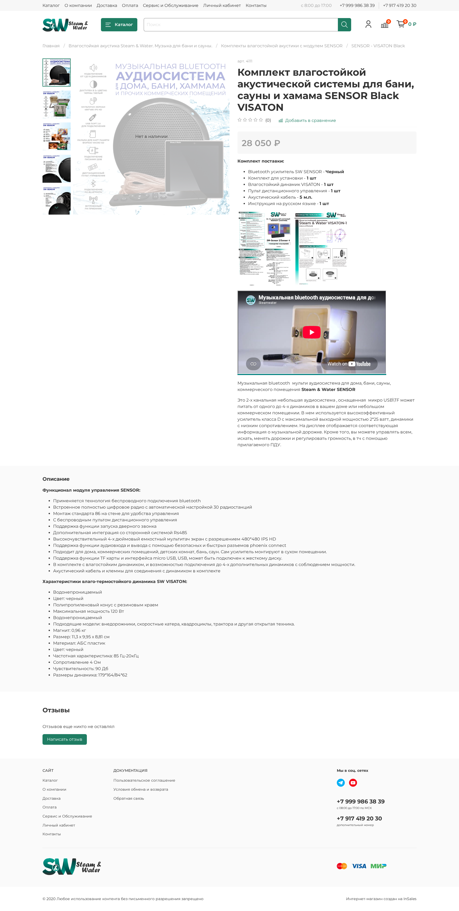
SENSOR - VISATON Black (378, 45)
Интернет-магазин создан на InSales (381, 898)
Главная (51, 45)
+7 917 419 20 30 (399, 5)
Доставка (107, 5)
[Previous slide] (84, 136)
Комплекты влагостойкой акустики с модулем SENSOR (282, 45)
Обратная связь (128, 798)
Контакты (256, 5)
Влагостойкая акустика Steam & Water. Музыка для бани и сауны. (140, 45)
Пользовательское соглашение (144, 780)
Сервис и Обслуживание (170, 5)
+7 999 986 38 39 (357, 5)
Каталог (51, 5)
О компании (78, 5)
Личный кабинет (222, 5)
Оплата (130, 5)
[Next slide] (56, 207)
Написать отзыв (64, 739)
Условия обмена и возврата (140, 789)
